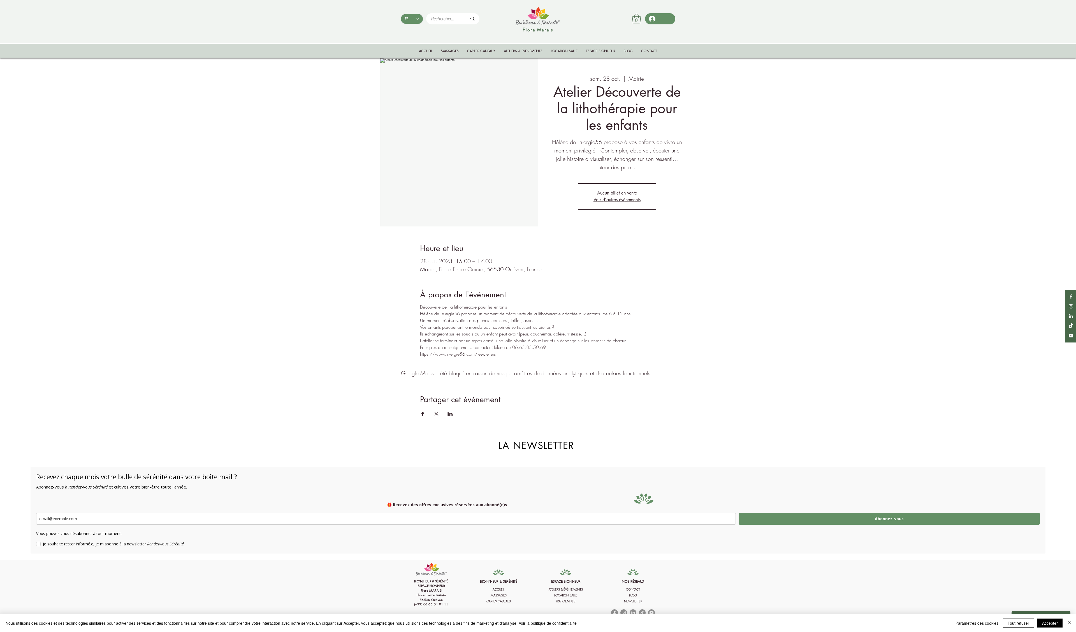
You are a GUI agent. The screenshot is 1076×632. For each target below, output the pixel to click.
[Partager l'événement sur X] (436, 414)
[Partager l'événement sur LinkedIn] (450, 414)
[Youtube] (651, 612)
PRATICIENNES (565, 601)
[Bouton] (431, 594)
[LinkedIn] (1071, 316)
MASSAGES (499, 595)
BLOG (633, 595)
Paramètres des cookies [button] (977, 623)
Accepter (1050, 623)
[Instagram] (1071, 306)
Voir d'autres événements (617, 200)
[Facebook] (1071, 296)
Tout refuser (1018, 623)
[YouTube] (1071, 336)
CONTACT (633, 589)
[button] (636, 19)
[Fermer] (1069, 623)
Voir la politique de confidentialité (548, 623)
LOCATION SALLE (565, 595)
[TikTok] (1071, 326)
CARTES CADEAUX (498, 601)
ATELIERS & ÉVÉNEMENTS (566, 589)
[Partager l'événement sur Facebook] (422, 414)
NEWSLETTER (633, 601)
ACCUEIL (498, 589)
